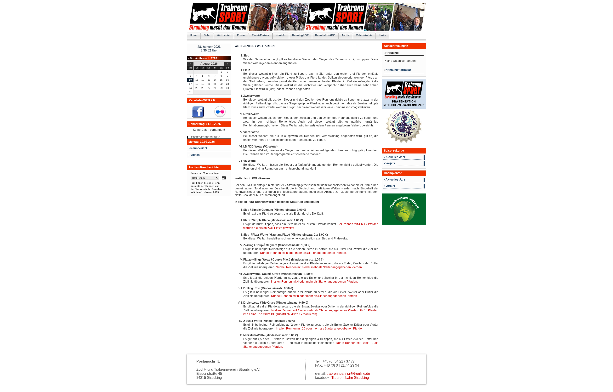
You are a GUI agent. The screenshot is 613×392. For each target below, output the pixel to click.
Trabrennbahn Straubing (350, 377)
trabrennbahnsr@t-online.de (348, 373)
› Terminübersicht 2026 (202, 58)
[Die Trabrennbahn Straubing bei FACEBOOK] (198, 116)
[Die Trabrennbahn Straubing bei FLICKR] (220, 116)
